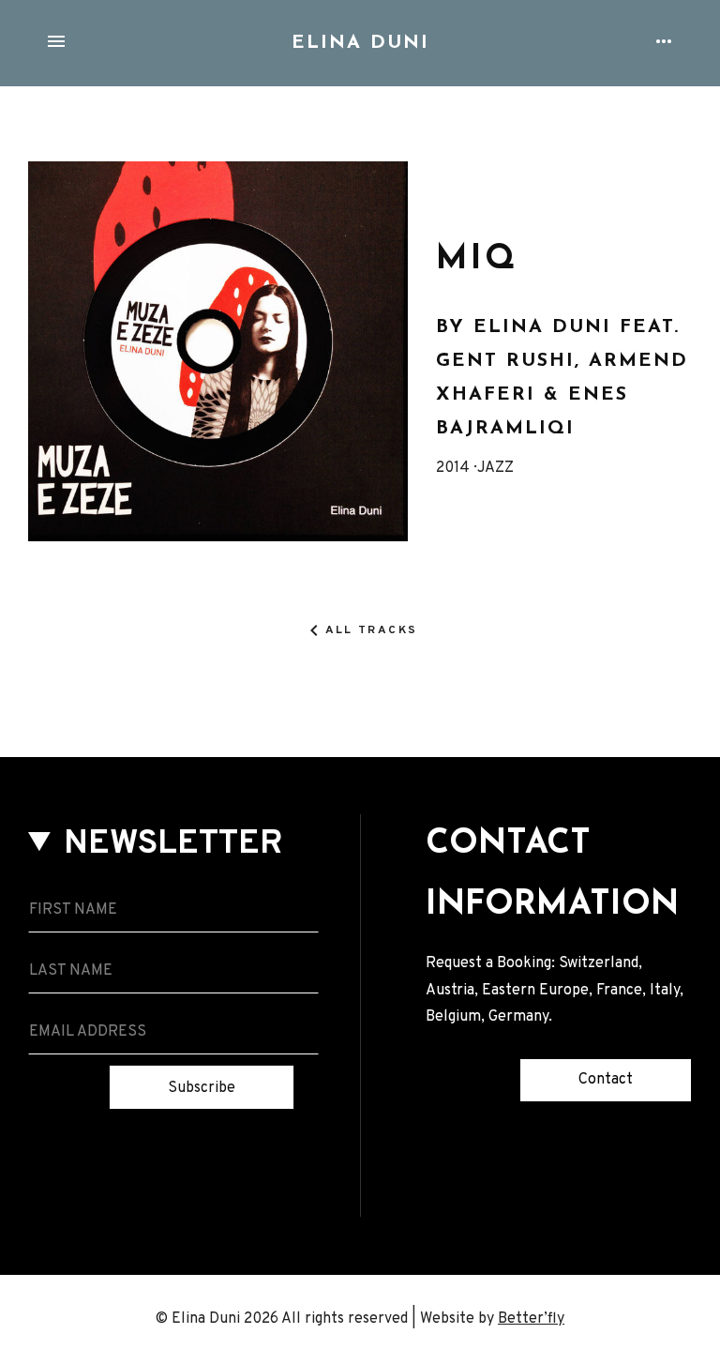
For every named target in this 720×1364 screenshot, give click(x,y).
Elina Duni (360, 43)
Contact (605, 1079)
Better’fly (531, 1319)
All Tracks (371, 630)
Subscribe (201, 1088)
